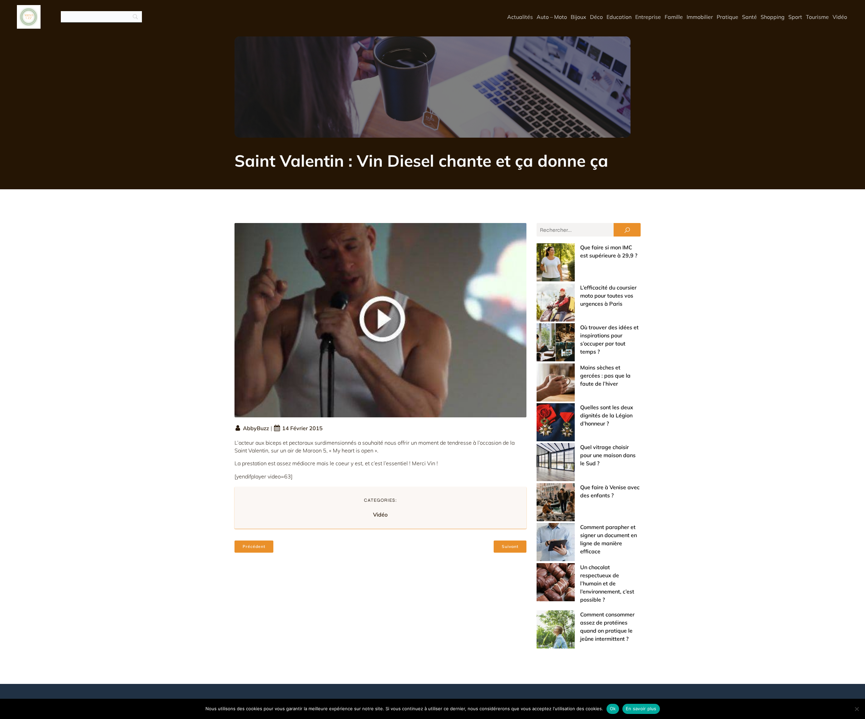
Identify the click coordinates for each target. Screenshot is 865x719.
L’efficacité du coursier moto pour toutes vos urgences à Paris (608, 295)
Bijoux (578, 16)
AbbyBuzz (256, 428)
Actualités (520, 16)
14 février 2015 (302, 428)
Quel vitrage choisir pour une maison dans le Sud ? (608, 455)
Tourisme (817, 16)
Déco (596, 16)
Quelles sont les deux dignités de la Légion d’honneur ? (606, 415)
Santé (749, 16)
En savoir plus (641, 708)
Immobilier (700, 16)
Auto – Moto (552, 16)
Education (619, 16)
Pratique (727, 16)
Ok (613, 708)
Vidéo (840, 16)
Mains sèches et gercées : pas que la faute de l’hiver (605, 375)
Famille (674, 16)
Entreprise (648, 16)
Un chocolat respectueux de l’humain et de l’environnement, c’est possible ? (607, 583)
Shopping (773, 16)
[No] (856, 709)
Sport (795, 16)
